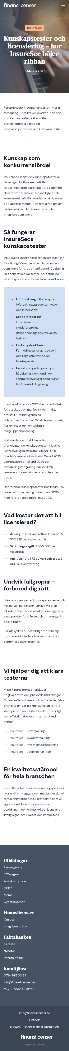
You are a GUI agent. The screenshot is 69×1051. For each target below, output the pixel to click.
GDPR (8, 888)
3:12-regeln (11, 874)
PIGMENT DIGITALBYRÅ (34, 1045)
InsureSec (34, 28)
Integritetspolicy (15, 926)
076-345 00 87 (15, 975)
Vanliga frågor (13, 958)
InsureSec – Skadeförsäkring (30, 738)
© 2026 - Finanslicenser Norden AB (34, 1027)
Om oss (9, 919)
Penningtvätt (13, 867)
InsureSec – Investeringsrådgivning (34, 745)
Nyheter (9, 951)
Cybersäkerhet (14, 902)
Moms (8, 895)
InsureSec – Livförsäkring (27, 731)
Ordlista (9, 944)
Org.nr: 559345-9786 (19, 989)
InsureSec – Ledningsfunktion (30, 752)
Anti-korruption (15, 881)
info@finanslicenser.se (19, 982)
